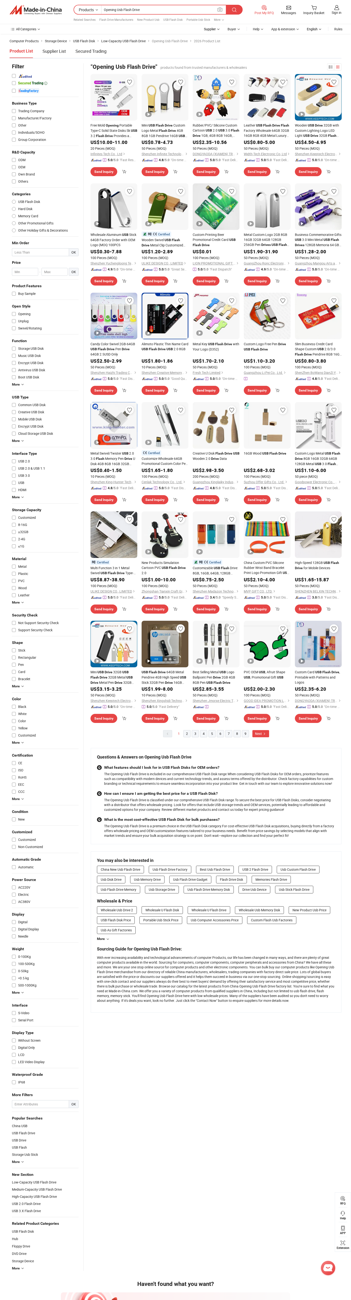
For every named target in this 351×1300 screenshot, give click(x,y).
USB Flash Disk (173, 19)
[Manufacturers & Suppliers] (36, 10)
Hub (15, 1238)
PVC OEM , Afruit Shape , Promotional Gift (264, 674)
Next (259, 733)
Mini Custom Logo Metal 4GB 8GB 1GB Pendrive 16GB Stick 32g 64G (163, 130)
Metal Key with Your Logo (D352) (216, 346)
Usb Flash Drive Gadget (190, 879)
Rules (338, 29)
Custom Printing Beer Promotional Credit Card (214, 239)
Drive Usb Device (254, 889)
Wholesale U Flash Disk (162, 910)
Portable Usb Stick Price (160, 920)
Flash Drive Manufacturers (116, 19)
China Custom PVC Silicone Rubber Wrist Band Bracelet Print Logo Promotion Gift (266, 567)
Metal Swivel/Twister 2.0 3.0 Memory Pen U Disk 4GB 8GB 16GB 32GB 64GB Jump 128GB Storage (112, 458)
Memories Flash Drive (271, 879)
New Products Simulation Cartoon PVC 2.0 (164, 567)
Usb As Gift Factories (116, 930)
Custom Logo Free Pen (265, 346)
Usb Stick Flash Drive (294, 889)
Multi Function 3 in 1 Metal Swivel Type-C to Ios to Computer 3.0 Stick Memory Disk (113, 571)
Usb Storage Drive (162, 889)
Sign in (336, 12)
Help (256, 29)
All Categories (26, 29)
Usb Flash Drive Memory (118, 889)
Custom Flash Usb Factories (271, 920)
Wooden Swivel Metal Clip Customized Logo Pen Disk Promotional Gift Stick (162, 243)
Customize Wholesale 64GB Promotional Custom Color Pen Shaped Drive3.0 (164, 461)
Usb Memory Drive (147, 879)
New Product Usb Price (309, 910)
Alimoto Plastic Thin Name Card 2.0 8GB (165, 346)
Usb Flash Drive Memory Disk (208, 889)
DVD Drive (19, 1253)
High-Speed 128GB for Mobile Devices (317, 565)
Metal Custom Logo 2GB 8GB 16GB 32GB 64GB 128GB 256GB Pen (265, 239)
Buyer (232, 29)
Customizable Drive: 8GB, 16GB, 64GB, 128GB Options (215, 571)
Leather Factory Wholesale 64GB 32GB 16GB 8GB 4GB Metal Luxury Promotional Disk (266, 130)
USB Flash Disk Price (116, 920)
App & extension (283, 29)
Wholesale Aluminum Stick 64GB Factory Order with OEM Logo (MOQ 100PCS (113, 239)
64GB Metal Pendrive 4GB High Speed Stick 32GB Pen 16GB (164, 677)
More (101, 939)
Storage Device (23, 1261)
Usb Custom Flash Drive (298, 869)
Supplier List (54, 51)
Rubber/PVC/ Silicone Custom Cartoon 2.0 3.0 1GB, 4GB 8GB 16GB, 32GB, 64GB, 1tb (216, 130)
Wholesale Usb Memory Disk (259, 910)
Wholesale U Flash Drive (208, 910)
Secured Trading (90, 51)
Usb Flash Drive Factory (170, 869)
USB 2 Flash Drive (255, 869)
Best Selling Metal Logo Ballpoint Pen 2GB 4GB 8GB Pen (214, 677)
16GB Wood (265, 453)
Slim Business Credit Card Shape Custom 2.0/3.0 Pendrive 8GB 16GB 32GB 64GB (318, 349)
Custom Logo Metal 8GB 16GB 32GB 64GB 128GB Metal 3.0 (317, 459)
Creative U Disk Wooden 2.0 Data (216, 456)
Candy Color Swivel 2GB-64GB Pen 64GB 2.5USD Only (112, 349)
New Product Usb (148, 19)
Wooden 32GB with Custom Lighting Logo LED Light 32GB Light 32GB (317, 130)
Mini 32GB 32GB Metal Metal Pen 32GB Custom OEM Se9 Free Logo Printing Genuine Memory (113, 677)
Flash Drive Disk (231, 879)
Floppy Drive (21, 1246)
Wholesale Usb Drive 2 (117, 910)
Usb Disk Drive (111, 879)
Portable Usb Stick (198, 19)
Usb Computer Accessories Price (215, 920)
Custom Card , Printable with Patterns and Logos (317, 677)
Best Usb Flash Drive (215, 869)
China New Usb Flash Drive (120, 869)
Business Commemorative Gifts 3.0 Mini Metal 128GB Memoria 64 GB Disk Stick (318, 240)
